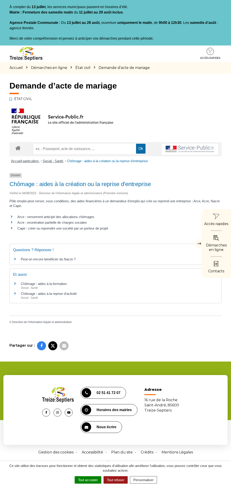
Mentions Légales (177, 452)
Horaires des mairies (114, 410)
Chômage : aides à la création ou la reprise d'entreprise (107, 161)
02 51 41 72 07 (108, 393)
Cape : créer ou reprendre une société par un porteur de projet (62, 228)
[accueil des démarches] (18, 148)
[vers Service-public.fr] (190, 149)
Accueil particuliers (25, 161)
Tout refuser (115, 480)
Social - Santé (53, 161)
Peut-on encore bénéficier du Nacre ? (48, 259)
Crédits (147, 452)
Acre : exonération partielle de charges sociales (52, 222)
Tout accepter (88, 480)
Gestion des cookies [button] (56, 452)
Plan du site (122, 452)
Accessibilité (92, 452)
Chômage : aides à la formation (44, 284)
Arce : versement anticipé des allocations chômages (55, 217)
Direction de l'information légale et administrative (42, 322)
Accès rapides (210, 57)
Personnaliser (143, 480)
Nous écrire (106, 427)
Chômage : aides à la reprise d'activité (49, 294)
